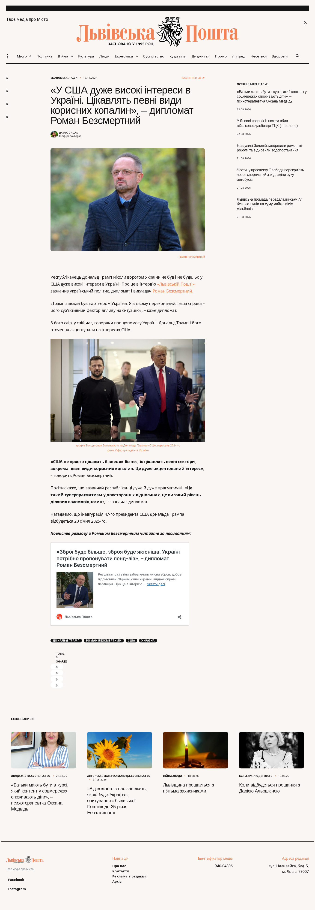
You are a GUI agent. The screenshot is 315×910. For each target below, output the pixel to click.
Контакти (120, 871)
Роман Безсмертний (104, 640)
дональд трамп (66, 640)
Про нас (119, 866)
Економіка (59, 77)
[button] (304, 23)
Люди (73, 77)
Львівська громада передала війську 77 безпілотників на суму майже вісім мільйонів (269, 204)
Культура (246, 775)
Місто (25, 775)
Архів (117, 881)
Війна (167, 775)
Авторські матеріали (103, 775)
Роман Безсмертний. (173, 291)
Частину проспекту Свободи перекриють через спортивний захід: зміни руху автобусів (270, 175)
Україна (148, 640)
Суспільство (41, 775)
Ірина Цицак (68, 132)
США (131, 640)
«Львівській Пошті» (176, 284)
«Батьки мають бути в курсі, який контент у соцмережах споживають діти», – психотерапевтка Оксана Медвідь (272, 96)
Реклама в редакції (129, 876)
